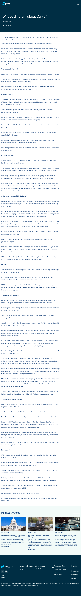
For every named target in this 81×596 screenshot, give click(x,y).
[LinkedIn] (2, 571)
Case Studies (74, 574)
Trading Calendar (58, 574)
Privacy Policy (23, 585)
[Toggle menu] (78, 4)
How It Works (39, 572)
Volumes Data (22, 572)
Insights (21, 569)
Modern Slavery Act (33, 585)
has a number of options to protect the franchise (37, 323)
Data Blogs (56, 577)
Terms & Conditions (6, 585)
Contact (3, 577)
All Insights (76, 512)
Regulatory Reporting (59, 572)
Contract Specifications (60, 569)
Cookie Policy (15, 585)
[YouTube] (6, 571)
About (2, 575)
